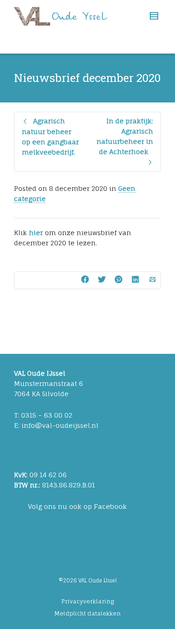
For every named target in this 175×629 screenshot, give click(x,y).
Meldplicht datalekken (87, 613)
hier (36, 233)
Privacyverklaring (87, 601)
